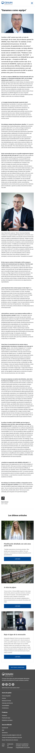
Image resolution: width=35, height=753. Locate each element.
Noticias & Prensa (6, 700)
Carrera (4, 698)
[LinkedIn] (13, 684)
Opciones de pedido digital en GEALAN (11, 735)
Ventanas (4, 715)
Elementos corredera (7, 720)
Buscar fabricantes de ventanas (10, 740)
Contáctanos (5, 708)
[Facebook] (3, 684)
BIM (3, 730)
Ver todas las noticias (17, 667)
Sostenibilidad (5, 705)
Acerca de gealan (6, 695)
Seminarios (5, 732)
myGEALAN (5, 727)
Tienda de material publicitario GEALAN (12, 737)
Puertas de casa (6, 718)
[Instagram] (6, 684)
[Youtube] (9, 684)
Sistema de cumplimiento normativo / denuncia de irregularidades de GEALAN (23, 745)
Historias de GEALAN (7, 703)
